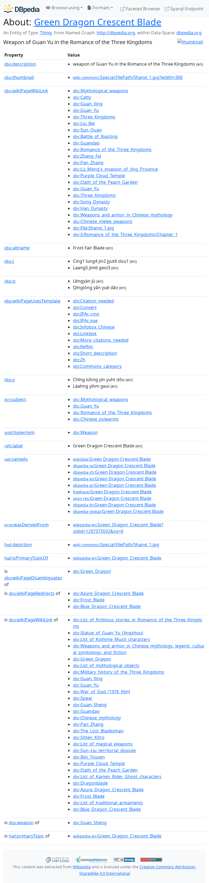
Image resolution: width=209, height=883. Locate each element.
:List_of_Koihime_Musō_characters (111, 639)
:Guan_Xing (88, 104)
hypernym (19, 432)
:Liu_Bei (84, 123)
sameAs (16, 459)
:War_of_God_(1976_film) (101, 692)
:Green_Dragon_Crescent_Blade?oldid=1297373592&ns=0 (118, 528)
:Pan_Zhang (88, 163)
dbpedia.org (189, 33)
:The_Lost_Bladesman (98, 731)
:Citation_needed (93, 301)
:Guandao (86, 143)
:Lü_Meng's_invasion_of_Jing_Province (115, 169)
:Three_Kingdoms (94, 117)
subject (15, 399)
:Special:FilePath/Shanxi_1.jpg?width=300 (128, 77)
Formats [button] (100, 8)
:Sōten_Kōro (88, 737)
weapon (21, 823)
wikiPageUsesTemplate (32, 301)
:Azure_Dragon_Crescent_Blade (108, 593)
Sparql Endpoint (186, 9)
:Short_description (95, 353)
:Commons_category (97, 366)
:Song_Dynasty (91, 202)
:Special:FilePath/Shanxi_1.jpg (116, 545)
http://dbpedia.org (116, 33)
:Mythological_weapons (100, 91)
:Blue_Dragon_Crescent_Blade (107, 606)
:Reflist (83, 347)
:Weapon (85, 432)
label (13, 446)
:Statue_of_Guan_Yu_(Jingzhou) (108, 633)
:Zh (79, 360)
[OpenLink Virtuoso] (57, 859)
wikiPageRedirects (32, 593)
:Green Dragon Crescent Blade (112, 459)
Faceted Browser (143, 9)
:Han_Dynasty (90, 208)
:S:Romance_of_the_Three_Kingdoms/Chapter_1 (125, 234)
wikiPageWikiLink (26, 91)
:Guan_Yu (86, 110)
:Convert (85, 307)
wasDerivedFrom (26, 525)
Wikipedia (82, 866)
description (20, 64)
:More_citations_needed (100, 340)
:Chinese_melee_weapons (102, 221)
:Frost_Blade (88, 600)
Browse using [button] (64, 8)
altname (17, 248)
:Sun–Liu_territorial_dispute (104, 750)
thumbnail (19, 77)
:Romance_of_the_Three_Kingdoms (112, 149)
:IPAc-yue (85, 320)
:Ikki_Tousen (89, 757)
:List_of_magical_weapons (103, 744)
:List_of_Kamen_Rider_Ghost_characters (117, 777)
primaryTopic (26, 836)
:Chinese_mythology (97, 718)
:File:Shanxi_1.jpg (93, 228)
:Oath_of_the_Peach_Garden (105, 182)
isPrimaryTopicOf (26, 558)
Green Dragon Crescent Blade (97, 22)
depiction (18, 545)
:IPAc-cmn (86, 314)
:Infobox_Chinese (94, 327)
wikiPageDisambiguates (33, 578)
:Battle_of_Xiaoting (95, 136)
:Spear (83, 698)
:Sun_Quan (87, 130)
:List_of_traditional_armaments (108, 803)
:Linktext (85, 334)
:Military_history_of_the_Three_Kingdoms (118, 672)
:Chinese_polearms (96, 419)
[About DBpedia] (21, 8)
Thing (46, 33)
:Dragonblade (90, 783)
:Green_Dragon (92, 571)
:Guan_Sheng (90, 705)
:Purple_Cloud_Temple (99, 176)
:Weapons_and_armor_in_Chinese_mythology (123, 215)
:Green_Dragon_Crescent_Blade (117, 558)
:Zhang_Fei (87, 156)
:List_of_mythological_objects (106, 665)
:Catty (82, 97)
